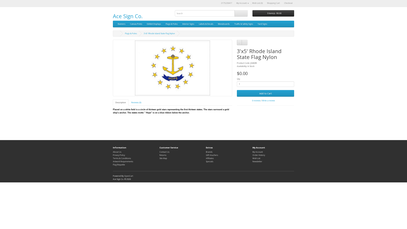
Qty (238, 79)
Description (120, 102)
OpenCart (128, 176)
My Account (257, 152)
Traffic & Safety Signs (243, 24)
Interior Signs (188, 24)
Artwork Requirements (123, 161)
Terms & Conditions (122, 158)
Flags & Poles (172, 24)
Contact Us (164, 152)
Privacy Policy (119, 155)
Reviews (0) (136, 102)
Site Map (163, 158)
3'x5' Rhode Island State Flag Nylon (159, 33)
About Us (117, 152)
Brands (209, 152)
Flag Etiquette (119, 164)
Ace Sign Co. (128, 16)
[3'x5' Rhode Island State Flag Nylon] (172, 68)
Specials (209, 161)
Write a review (268, 100)
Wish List (256, 158)
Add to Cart (265, 93)
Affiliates (210, 158)
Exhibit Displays (154, 24)
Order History (258, 155)
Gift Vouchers (212, 155)
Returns (162, 155)
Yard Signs (262, 24)
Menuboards (224, 24)
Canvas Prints (136, 24)
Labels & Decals (206, 24)
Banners (121, 24)
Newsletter (257, 161)
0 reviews (256, 100)
